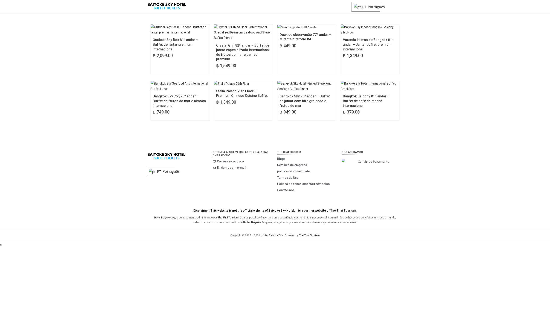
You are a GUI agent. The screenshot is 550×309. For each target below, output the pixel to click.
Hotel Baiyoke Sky (164, 217)
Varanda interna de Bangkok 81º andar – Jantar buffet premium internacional (368, 44)
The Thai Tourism (343, 210)
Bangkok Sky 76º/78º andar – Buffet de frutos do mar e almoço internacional (179, 101)
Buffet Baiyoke (252, 222)
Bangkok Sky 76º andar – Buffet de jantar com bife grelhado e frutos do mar (305, 101)
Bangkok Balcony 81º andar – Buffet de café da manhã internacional (366, 101)
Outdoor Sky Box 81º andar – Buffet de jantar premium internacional (175, 44)
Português (373, 7)
